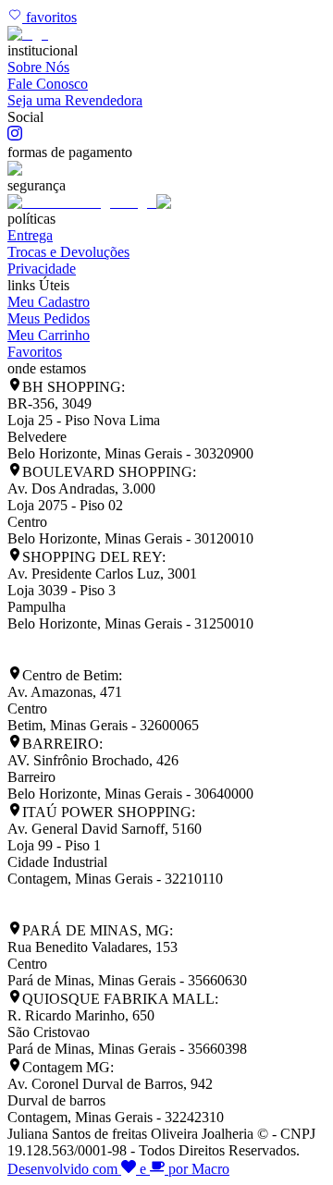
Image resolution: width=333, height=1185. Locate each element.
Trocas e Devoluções (68, 252)
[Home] (27, 34)
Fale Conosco (47, 84)
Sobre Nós (38, 67)
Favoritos (34, 352)
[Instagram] (14, 135)
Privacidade (41, 268)
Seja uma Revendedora (74, 100)
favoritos (49, 17)
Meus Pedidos (48, 318)
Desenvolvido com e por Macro (118, 1169)
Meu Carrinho (48, 335)
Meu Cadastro (48, 302)
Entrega (30, 235)
